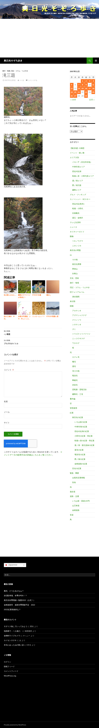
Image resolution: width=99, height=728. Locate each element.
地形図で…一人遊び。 (13, 631)
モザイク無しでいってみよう (15, 626)
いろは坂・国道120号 (81, 501)
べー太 (21, 80)
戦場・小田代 (77, 208)
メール (7, 412)
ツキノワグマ (77, 241)
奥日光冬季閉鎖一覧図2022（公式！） (19, 600)
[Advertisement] (49, 38)
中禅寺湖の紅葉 (81, 427)
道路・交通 (74, 496)
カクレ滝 (75, 357)
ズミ (74, 329)
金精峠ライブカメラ (12, 636)
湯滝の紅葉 (79, 450)
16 (86, 88)
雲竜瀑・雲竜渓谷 (79, 389)
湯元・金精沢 (77, 218)
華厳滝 (75, 380)
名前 (6, 401)
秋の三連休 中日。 (9, 318)
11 (93, 85)
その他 (75, 260)
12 (72, 88)
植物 (71, 306)
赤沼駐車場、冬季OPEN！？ (15, 596)
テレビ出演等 (75, 222)
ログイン (7, 662)
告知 (74, 482)
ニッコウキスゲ (78, 338)
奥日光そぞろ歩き (13, 60)
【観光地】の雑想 (77, 148)
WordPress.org (10, 676)
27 (75, 96)
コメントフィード (11, 671)
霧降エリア (76, 190)
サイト (7, 423)
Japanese (12, 565)
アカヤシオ (76, 311)
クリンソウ (76, 320)
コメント (9, 370)
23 (86, 92)
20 (75, 92)
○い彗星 (7, 332)
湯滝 (74, 366)
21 (79, 92)
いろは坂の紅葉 (81, 422)
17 (90, 88)
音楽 (71, 515)
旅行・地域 (6, 71)
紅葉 (71, 413)
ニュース (73, 227)
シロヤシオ (76, 325)
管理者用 (73, 408)
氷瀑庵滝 (75, 213)
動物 (71, 236)
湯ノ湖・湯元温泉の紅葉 (84, 445)
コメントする (32, 80)
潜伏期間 (75, 297)
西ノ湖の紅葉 (80, 459)
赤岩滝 (75, 385)
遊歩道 (72, 492)
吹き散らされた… (10, 295)
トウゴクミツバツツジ (81, 334)
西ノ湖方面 (76, 185)
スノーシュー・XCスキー (80, 199)
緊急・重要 (74, 473)
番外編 (72, 399)
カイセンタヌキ (10, 640)
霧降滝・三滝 (77, 394)
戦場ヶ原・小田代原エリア (83, 176)
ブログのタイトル (11, 342)
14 (79, 88)
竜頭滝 (75, 376)
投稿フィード (9, 666)
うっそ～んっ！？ (38, 316)
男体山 (75, 269)
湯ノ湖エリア (77, 181)
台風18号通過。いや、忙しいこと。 (24, 318)
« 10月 (73, 100)
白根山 (75, 273)
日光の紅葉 (76, 468)
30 (86, 96)
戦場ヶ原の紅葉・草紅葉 (84, 441)
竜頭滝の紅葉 (80, 454)
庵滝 (74, 362)
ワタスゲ (75, 343)
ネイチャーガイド (77, 232)
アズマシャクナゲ (79, 315)
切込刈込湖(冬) (78, 204)
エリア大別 (74, 157)
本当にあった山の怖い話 (14, 645)
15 (82, 88)
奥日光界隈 (76, 264)
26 (72, 96)
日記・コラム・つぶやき (19, 71)
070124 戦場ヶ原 (52, 316)
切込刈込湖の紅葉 (82, 431)
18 (93, 88)
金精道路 (75, 510)
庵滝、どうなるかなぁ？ (14, 591)
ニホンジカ (76, 246)
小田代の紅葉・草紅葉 (84, 436)
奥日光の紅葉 (77, 417)
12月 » (91, 100)
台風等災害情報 (78, 478)
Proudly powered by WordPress (15, 725)
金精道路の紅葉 (81, 464)
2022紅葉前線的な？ (12, 609)
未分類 (72, 301)
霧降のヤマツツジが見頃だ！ (24, 296)
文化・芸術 (74, 278)
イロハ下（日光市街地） (82, 162)
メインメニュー (96, 61)
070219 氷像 (36, 295)
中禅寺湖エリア (78, 167)
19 (72, 92)
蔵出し (48, 295)
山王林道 (75, 506)
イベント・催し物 (77, 153)
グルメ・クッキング (78, 195)
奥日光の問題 (75, 250)
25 (93, 92)
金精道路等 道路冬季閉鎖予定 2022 (19, 605)
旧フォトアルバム (77, 292)
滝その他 (75, 371)
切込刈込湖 (76, 171)
